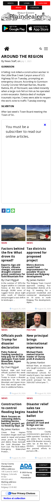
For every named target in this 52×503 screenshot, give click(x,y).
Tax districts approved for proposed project (37, 254)
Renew (18, 7)
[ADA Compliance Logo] (26, 469)
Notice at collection (14, 498)
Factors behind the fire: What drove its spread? (12, 254)
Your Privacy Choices (23, 493)
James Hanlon (37, 280)
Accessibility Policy (44, 475)
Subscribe (42, 3)
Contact (43, 465)
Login (26, 3)
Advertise (43, 470)
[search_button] (40, 48)
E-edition (35, 7)
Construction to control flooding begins (13, 408)
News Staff (10, 61)
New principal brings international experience (37, 341)
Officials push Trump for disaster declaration (11, 341)
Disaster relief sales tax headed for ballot (37, 410)
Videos (10, 3)
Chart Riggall (12, 280)
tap (46, 48)
